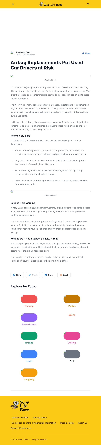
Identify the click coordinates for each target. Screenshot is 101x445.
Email (65, 275)
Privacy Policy (40, 417)
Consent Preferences (21, 428)
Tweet (34, 275)
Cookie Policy (67, 422)
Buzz (28, 439)
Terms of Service (20, 417)
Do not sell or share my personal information (34, 422)
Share (87, 53)
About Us (82, 422)
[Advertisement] (50, 28)
